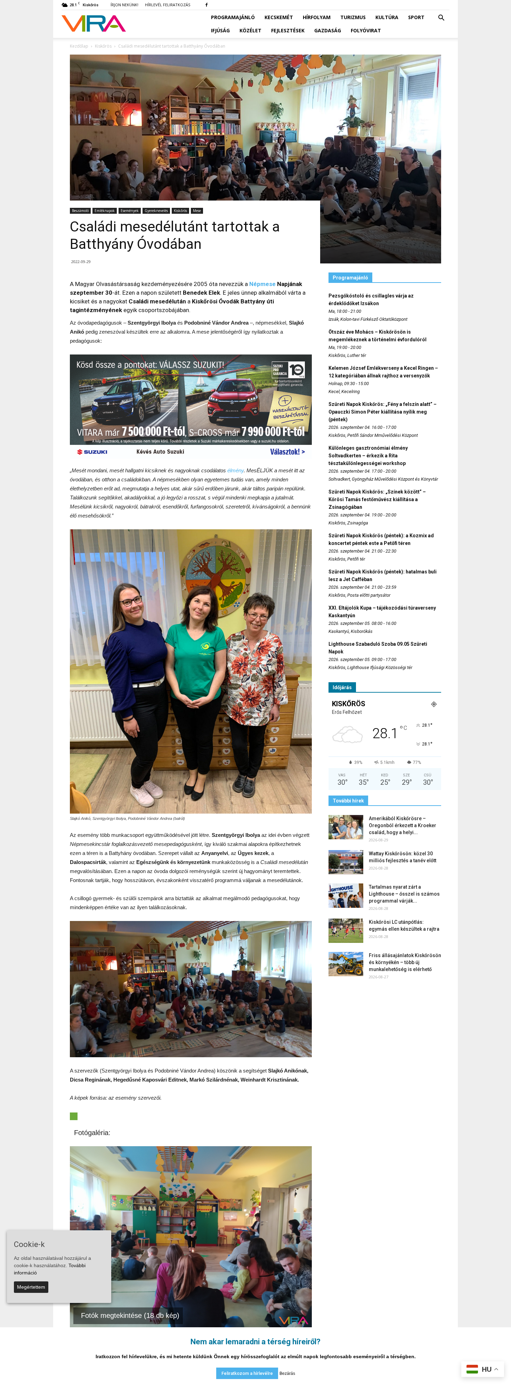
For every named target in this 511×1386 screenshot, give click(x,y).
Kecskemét (279, 17)
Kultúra (386, 17)
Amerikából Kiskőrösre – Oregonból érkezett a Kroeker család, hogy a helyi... (402, 825)
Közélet (250, 30)
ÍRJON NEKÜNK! (124, 4)
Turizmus (353, 17)
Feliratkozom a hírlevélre (247, 1373)
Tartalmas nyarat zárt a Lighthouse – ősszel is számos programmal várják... (404, 894)
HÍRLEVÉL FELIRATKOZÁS (167, 4)
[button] (441, 18)
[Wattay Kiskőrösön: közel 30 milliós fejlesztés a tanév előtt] (345, 862)
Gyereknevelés (156, 210)
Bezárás (287, 1373)
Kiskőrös (180, 210)
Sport (416, 17)
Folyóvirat (366, 30)
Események (130, 210)
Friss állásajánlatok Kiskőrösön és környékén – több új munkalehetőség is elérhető (405, 962)
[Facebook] (206, 5)
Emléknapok (105, 210)
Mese (197, 210)
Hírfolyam (317, 17)
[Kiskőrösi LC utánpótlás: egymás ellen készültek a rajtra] (345, 931)
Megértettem (31, 1287)
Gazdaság (327, 30)
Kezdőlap (79, 46)
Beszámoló (80, 210)
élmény (235, 470)
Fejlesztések (288, 30)
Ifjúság (220, 30)
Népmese (262, 283)
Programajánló (233, 17)
